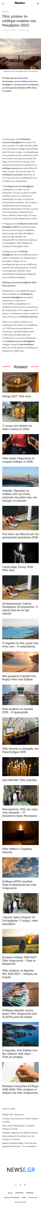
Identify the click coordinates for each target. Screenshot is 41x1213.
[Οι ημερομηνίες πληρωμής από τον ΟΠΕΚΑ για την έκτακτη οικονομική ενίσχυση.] (20, 994)
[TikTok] (25, 1184)
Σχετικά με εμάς (20, 1202)
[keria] (20, 553)
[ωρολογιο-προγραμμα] (20, 518)
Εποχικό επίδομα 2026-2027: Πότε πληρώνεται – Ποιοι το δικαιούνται (19, 960)
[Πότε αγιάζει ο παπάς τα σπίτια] (20, 382)
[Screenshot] (20, 867)
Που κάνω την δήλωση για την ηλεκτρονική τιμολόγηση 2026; (20, 535)
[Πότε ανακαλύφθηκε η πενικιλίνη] (20, 1072)
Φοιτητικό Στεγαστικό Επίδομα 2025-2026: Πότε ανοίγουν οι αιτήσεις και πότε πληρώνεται (20, 1089)
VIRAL (24, 1197)
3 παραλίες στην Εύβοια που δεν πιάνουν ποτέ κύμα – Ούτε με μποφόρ (19, 1054)
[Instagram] (20, 1184)
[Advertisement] (20, 115)
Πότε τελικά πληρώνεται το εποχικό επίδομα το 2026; (18, 460)
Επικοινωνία (33, 1197)
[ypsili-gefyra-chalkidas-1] (20, 477)
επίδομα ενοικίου (29, 81)
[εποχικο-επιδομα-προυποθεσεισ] (20, 444)
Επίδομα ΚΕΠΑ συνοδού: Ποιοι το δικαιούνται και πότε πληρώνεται (19, 885)
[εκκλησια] (20, 412)
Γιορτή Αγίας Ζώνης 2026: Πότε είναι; (18, 568)
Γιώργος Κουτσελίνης (9, 30)
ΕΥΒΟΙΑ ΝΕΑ (19, 1193)
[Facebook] (16, 1184)
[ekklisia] (20, 795)
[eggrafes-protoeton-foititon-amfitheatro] (20, 731)
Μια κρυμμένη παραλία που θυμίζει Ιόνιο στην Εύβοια (19, 677)
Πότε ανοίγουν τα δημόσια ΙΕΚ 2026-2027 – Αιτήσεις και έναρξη (19, 974)
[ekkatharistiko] (20, 587)
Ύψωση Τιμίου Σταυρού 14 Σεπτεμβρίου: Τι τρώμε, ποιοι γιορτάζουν (20, 920)
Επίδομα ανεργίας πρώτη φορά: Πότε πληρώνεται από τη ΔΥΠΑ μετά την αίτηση (19, 1013)
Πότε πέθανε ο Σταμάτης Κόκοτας (17, 850)
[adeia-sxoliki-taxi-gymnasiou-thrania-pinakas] (20, 695)
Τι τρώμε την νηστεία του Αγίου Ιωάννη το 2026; (17, 427)
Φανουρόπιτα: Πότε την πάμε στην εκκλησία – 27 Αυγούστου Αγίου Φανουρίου (20, 812)
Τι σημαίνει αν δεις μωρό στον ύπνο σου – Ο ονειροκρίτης (20, 645)
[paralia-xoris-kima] (20, 1034)
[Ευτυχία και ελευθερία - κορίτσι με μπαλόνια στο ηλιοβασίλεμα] (20, 941)
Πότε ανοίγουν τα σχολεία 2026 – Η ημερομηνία (17, 710)
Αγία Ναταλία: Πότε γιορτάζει (19, 780)
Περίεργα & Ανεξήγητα (11, 1197)
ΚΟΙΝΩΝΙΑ (5, 12)
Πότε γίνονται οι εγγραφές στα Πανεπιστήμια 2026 (20, 750)
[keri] (20, 833)
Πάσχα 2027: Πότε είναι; (16, 396)
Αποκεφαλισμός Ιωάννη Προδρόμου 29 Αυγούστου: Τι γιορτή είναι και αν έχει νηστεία (20, 608)
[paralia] (20, 629)
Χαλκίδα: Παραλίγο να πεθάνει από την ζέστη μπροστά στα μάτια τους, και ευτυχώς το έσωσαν (19, 495)
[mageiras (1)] (20, 662)
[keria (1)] (20, 766)
